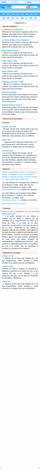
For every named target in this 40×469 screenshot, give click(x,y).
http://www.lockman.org (11, 190)
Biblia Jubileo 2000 (10, 71)
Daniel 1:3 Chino (24, 177)
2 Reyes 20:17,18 (9, 127)
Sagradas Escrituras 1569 (12, 82)
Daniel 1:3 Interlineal (10, 172)
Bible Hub (24, 179)
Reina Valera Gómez (10, 50)
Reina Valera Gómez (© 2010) (13, 204)
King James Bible (9, 92)
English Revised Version (12, 105)
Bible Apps (15, 179)
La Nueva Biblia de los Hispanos (15, 40)
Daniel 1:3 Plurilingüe (27, 172)
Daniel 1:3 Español (9, 174)
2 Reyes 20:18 (7, 256)
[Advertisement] (20, 306)
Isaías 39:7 (6, 140)
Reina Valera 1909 (9, 61)
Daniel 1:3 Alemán (9, 177)
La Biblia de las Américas (12, 29)
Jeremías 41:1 (7, 151)
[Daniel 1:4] (37, 215)
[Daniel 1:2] (2, 215)
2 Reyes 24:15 (7, 266)
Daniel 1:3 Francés (25, 174)
